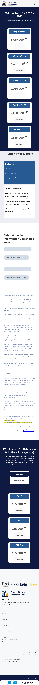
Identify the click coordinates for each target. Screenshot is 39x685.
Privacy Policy (32, 679)
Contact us (6, 620)
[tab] (19, 474)
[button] (22, 3)
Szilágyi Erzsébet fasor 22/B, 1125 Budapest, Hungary (10, 639)
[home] (10, 3)
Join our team (7, 625)
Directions (6, 631)
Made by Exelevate (5, 679)
